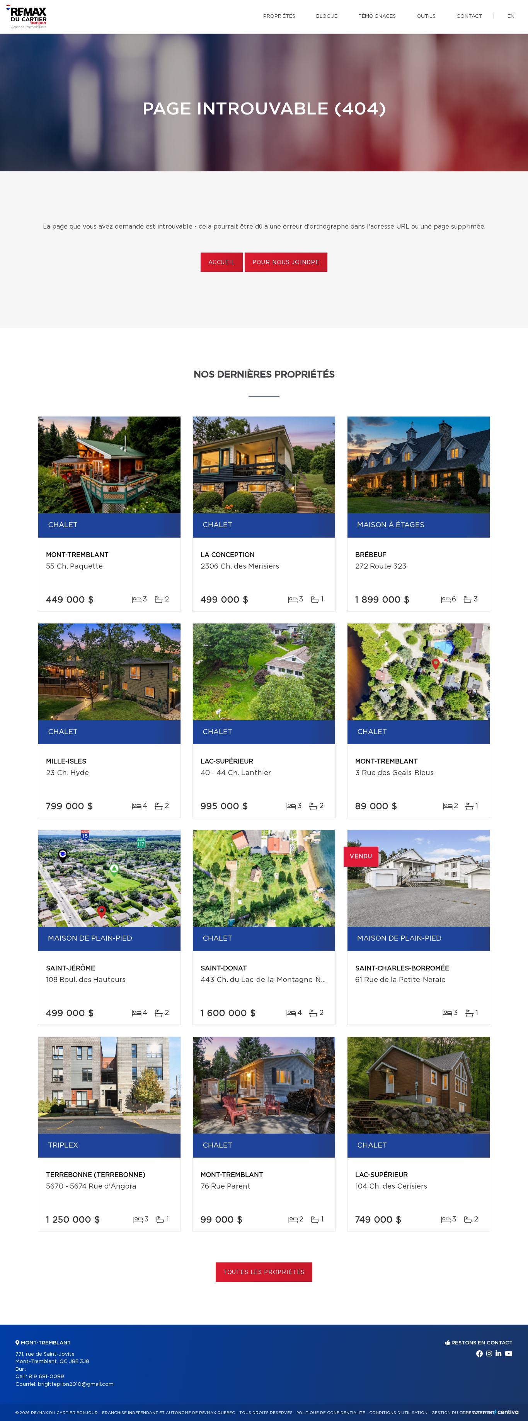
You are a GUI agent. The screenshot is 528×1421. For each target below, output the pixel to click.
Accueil (221, 262)
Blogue (326, 16)
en (511, 16)
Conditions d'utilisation (398, 1413)
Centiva (506, 1411)
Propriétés (279, 16)
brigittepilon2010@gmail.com (76, 1384)
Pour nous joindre (286, 262)
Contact (469, 16)
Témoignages (377, 16)
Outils (426, 16)
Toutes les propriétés (264, 1272)
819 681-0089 (46, 1376)
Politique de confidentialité (330, 1413)
